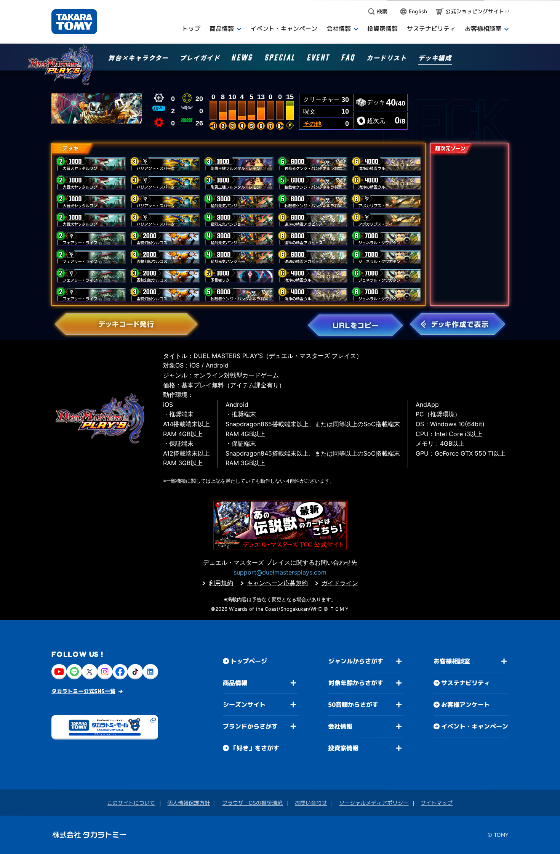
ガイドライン (340, 583)
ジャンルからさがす (355, 661)
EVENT (318, 58)
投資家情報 (343, 748)
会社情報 (340, 726)
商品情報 (235, 683)
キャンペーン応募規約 (277, 583)
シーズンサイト (244, 704)
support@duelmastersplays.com (280, 572)
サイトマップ (437, 802)
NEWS (242, 58)
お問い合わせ (311, 802)
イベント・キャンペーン (474, 726)
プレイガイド (200, 58)
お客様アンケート (465, 704)
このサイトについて (131, 802)
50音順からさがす (353, 704)
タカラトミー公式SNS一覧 (83, 691)
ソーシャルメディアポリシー (373, 802)
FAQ (348, 58)
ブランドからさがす (250, 726)
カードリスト (386, 58)
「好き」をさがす (254, 748)
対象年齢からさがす (355, 683)
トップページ (248, 661)
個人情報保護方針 (188, 802)
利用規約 (221, 583)
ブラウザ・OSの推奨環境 (252, 802)
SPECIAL (279, 58)
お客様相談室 (452, 661)
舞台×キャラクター (138, 58)
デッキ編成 (435, 58)
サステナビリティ (465, 683)
